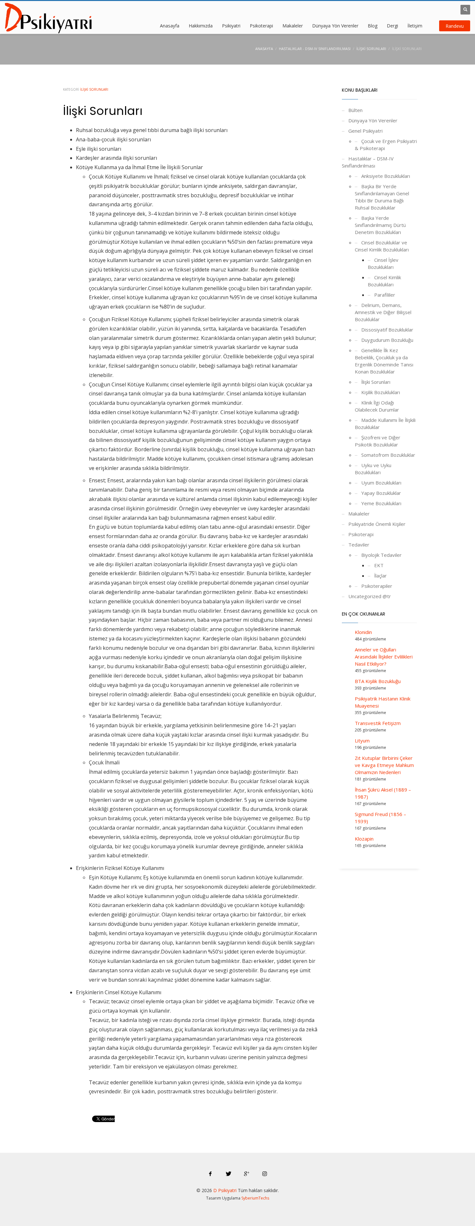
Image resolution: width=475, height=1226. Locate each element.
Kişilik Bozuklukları (380, 392)
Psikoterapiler (376, 586)
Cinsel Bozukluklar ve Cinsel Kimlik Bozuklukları (382, 246)
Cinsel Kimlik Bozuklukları (384, 281)
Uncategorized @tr (369, 596)
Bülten (355, 110)
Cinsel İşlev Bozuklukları (383, 263)
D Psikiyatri (225, 1190)
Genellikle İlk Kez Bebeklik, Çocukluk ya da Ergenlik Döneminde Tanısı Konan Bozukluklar (384, 361)
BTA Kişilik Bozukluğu (378, 681)
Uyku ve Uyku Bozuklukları (373, 468)
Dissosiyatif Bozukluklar (387, 329)
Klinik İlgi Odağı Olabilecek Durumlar (377, 406)
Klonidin (363, 632)
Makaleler (359, 513)
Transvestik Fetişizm (378, 723)
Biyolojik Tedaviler (381, 555)
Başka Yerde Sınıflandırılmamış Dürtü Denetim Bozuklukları (380, 225)
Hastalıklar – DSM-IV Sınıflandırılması (368, 162)
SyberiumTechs (255, 1198)
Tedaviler (358, 544)
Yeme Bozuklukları (381, 503)
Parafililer (384, 294)
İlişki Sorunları (94, 89)
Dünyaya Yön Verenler (372, 120)
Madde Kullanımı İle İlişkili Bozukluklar (385, 423)
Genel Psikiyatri (365, 131)
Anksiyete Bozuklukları (385, 176)
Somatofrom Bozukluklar (388, 455)
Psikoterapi (361, 534)
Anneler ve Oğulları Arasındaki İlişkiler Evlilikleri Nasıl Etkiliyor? (384, 656)
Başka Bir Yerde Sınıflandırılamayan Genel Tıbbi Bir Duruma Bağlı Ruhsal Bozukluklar (382, 197)
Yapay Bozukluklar (381, 493)
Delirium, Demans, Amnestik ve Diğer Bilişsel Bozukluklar (383, 312)
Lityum (362, 740)
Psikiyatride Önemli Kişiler (377, 524)
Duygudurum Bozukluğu (387, 340)
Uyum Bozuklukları (381, 482)
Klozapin (364, 838)
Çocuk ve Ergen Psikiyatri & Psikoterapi (386, 144)
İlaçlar (380, 575)
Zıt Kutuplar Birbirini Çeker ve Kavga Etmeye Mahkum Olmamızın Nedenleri (384, 765)
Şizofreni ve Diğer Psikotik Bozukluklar (377, 441)
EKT (379, 565)
